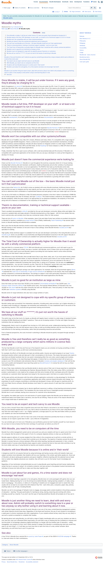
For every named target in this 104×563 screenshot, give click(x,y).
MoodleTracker (44, 363)
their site (11, 287)
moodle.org (5, 235)
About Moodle (14, 28)
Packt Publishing (56, 220)
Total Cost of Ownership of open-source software (27, 271)
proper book (29, 220)
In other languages (21, 551)
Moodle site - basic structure (87, 54)
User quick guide (84, 61)
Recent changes (49, 8)
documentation (48, 117)
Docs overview (34, 8)
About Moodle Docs (12, 562)
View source (88, 11)
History (82, 50)
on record (18, 86)
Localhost (39, 196)
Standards (82, 45)
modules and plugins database (53, 361)
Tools (8, 551)
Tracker (71, 353)
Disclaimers (22, 562)
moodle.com (63, 227)
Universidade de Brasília (47, 283)
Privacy (4, 562)
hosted (56, 131)
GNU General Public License (23, 559)
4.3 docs (56, 11)
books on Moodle (17, 218)
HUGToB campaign (64, 536)
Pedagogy (82, 43)
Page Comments (76, 11)
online (24, 211)
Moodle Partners (52, 128)
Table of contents (20, 8)
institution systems (15, 289)
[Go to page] (91, 7)
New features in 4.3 (85, 38)
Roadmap (43, 145)
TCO (25, 247)
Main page (7, 8)
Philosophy (83, 41)
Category (5, 544)
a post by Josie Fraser (35, 536)
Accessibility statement (32, 562)
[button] (101, 2)
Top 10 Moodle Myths (16, 27)
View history (98, 11)
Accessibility (83, 47)
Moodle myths (7, 18)
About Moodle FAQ (85, 59)
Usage (81, 52)
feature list (16, 187)
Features (82, 36)
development (13, 117)
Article (66, 11)
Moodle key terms (85, 57)
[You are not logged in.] (100, 7)
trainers (44, 171)
